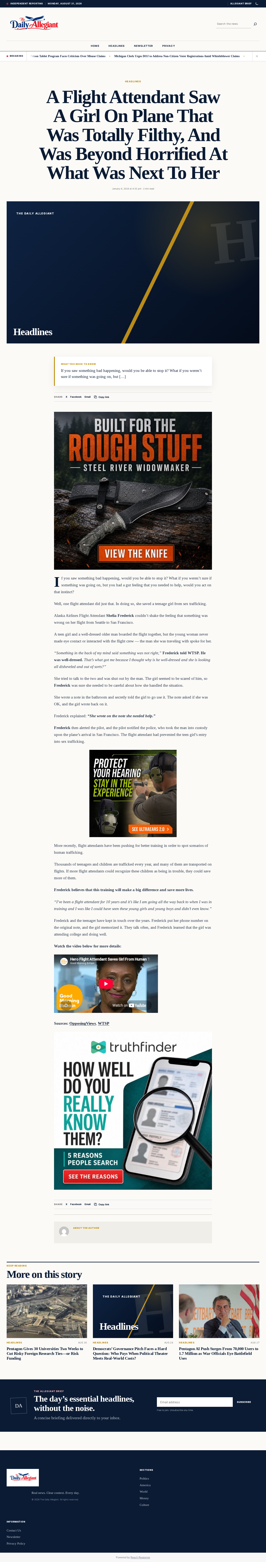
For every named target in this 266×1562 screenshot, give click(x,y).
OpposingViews (82, 1023)
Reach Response (140, 1557)
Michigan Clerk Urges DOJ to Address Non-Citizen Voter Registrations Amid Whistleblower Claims (137, 56)
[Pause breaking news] (255, 56)
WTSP (103, 1023)
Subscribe (244, 1402)
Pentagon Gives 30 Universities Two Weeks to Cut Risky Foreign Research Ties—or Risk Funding (45, 1354)
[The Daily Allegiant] (33, 24)
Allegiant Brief (241, 3)
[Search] (255, 24)
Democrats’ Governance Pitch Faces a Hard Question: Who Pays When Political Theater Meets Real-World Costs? (130, 1354)
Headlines (133, 81)
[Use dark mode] (256, 3)
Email (88, 396)
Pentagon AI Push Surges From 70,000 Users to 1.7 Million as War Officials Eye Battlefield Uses (218, 1354)
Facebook (76, 396)
